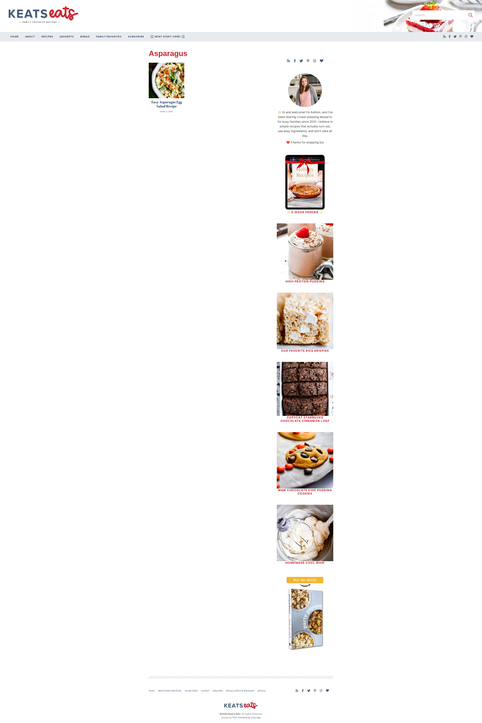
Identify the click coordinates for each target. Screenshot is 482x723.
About (30, 36)
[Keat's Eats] (43, 15)
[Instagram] (466, 36)
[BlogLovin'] (471, 36)
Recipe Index (191, 690)
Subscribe (136, 36)
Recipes (47, 36)
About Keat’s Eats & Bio (170, 690)
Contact (205, 690)
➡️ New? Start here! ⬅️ (167, 36)
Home (14, 36)
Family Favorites (109, 36)
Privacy (262, 690)
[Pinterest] (460, 36)
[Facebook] (450, 36)
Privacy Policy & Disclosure (240, 690)
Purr (235, 717)
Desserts (67, 36)
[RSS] (444, 36)
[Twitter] (455, 36)
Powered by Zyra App (249, 717)
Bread (85, 36)
